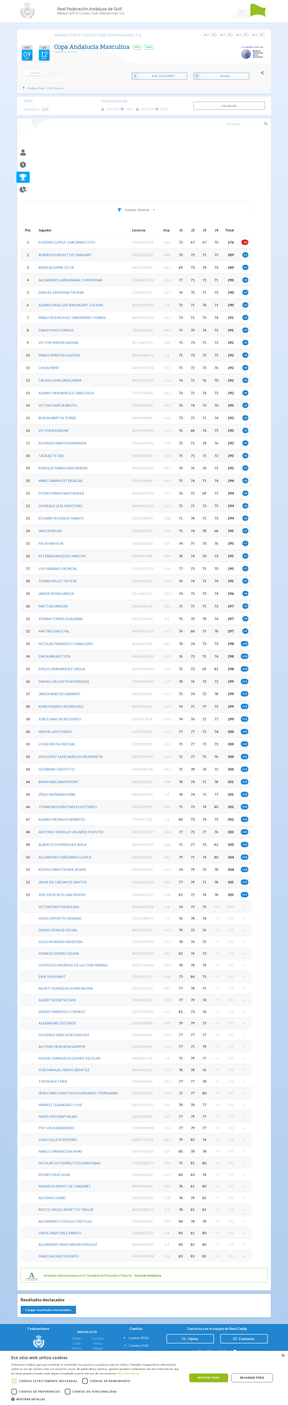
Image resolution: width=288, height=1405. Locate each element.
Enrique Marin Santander (63, 468)
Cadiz (76, 1343)
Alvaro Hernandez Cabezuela (66, 393)
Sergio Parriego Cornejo (61, 1012)
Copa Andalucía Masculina (92, 47)
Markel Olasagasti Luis (60, 1105)
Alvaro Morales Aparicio (61, 819)
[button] (96, 1399)
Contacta (246, 1338)
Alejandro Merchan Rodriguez (67, 1244)
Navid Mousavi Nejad (57, 1116)
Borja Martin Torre (57, 418)
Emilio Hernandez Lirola (61, 669)
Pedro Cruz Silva (54, 1175)
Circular (225, 76)
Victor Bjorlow (53, 430)
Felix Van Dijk (51, 543)
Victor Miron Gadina (58, 343)
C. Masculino (55, 73)
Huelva (98, 1343)
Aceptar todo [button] (209, 1378)
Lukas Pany (48, 368)
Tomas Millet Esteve (57, 581)
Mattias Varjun (53, 606)
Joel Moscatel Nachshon (61, 895)
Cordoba (98, 1338)
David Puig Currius (56, 330)
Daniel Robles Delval (58, 930)
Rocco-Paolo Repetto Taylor (65, 1210)
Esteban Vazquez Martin (61, 556)
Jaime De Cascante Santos (62, 882)
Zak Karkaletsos (54, 656)
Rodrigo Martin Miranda (62, 443)
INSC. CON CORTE (163, 76)
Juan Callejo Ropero (57, 1140)
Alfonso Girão (52, 1198)
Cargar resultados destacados (48, 1310)
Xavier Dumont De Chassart (64, 1186)
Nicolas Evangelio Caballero (65, 644)
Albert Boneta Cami (57, 1000)
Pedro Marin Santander (61, 493)
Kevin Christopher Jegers (62, 869)
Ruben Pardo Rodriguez (61, 706)
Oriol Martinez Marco (59, 1233)
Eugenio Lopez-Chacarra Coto (66, 242)
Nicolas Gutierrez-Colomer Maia (69, 1163)
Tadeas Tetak (51, 456)
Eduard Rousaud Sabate (61, 518)
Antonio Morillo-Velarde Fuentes (71, 832)
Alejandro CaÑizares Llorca (65, 857)
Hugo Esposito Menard (60, 918)
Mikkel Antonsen (54, 732)
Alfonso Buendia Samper (61, 1046)
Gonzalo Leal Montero (60, 506)
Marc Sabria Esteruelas (60, 481)
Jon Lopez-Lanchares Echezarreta (70, 757)
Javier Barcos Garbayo (59, 694)
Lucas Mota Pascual (56, 744)
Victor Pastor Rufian (58, 907)
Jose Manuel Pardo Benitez (64, 1070)
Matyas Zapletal (54, 631)
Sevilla (76, 1338)
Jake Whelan (50, 531)
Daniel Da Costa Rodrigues (63, 681)
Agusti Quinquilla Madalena (65, 988)
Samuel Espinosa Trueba (61, 292)
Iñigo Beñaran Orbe (57, 794)
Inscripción (229, 106)
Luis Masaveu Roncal (57, 569)
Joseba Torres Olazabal (60, 619)
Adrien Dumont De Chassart (65, 255)
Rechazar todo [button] (252, 1378)
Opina (193, 1338)
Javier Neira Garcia (56, 594)
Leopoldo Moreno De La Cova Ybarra (72, 965)
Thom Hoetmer (52, 1081)
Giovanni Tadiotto (56, 769)
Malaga (98, 1348)
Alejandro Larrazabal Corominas (70, 280)
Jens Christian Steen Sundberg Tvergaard (78, 1093)
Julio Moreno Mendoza (60, 942)
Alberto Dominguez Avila (62, 845)
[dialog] (144, 1378)
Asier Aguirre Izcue (56, 267)
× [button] (283, 1355)
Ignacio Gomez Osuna (58, 953)
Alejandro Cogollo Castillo (65, 1221)
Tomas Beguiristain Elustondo (67, 807)
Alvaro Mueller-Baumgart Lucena (70, 305)
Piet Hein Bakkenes (56, 1128)
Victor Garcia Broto (57, 405)
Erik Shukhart (52, 977)
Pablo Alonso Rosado (58, 1256)
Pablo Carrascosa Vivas (60, 1151)
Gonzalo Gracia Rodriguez (63, 1035)
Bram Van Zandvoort (58, 782)
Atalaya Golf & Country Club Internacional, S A (97, 35)
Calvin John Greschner (59, 380)
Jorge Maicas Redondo (59, 719)
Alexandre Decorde (57, 1023)
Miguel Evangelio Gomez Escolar (69, 1058)
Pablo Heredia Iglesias (59, 355)
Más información (128, 1373)
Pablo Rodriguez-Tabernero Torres (72, 318)
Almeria (76, 1348)
